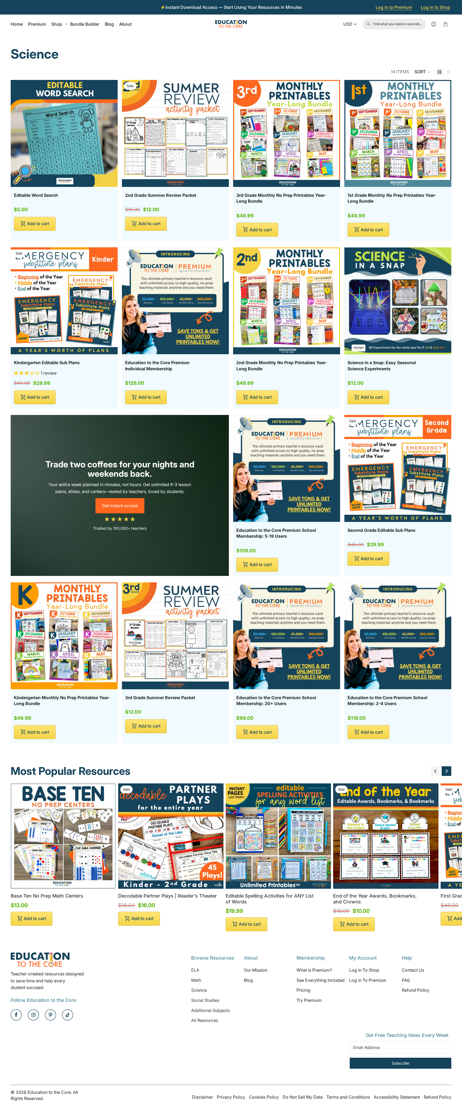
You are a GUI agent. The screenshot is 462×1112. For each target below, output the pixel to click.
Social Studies (205, 1000)
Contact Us (413, 970)
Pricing (303, 990)
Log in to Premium (394, 7)
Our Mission (255, 970)
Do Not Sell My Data (303, 1097)
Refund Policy (415, 990)
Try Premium (309, 1000)
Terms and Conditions (348, 1097)
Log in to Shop (435, 7)
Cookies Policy (264, 1097)
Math (196, 980)
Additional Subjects (210, 1010)
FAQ (406, 980)
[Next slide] (446, 771)
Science (199, 990)
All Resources (204, 1020)
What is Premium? (314, 970)
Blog (248, 980)
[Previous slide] (435, 771)
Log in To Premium (367, 980)
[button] (422, 72)
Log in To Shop (364, 970)
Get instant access (120, 505)
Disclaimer (202, 1097)
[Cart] (445, 24)
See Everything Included (321, 980)
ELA (195, 970)
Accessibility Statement (397, 1097)
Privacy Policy (231, 1097)
